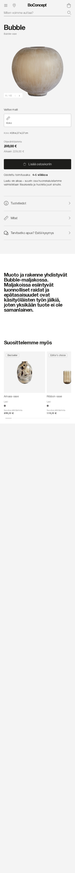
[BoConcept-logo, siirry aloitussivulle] (37, 5)
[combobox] (37, 13)
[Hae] (69, 12)
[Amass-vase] (24, 372)
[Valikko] (6, 5)
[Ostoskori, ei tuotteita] (69, 5)
